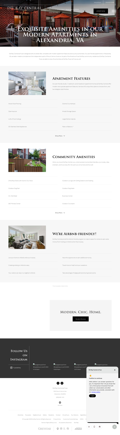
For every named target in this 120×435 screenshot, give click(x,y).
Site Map (76, 422)
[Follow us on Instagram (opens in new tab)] (62, 383)
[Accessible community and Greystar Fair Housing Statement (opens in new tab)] (64, 429)
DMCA (81, 419)
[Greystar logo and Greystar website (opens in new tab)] (44, 429)
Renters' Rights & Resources (49, 422)
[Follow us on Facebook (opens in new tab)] (58, 383)
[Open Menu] (114, 11)
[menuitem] (20, 415)
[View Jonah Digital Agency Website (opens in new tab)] (78, 428)
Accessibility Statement (65, 422)
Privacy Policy (57, 419)
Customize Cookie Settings (70, 419)
